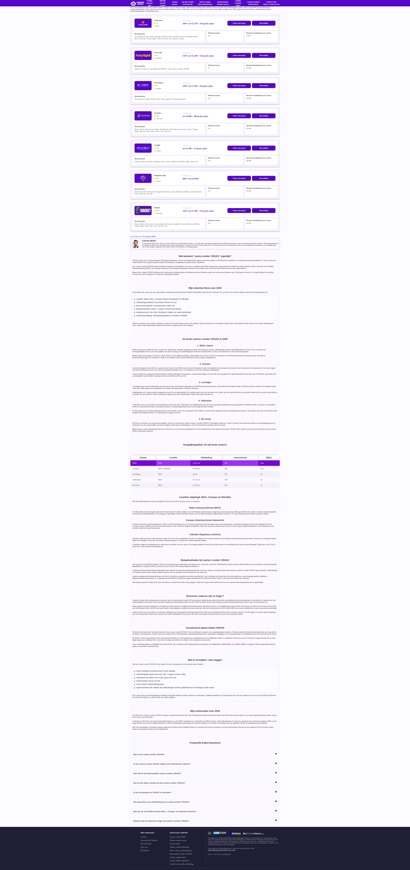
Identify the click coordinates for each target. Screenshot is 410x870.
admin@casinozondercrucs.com (221, 850)
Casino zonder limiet (178, 857)
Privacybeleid (146, 844)
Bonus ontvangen (239, 23)
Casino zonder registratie (253, 3)
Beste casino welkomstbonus (205, 3)
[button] (406, 857)
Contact (144, 837)
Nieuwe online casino (178, 840)
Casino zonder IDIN (177, 837)
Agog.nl (251, 644)
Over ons (144, 847)
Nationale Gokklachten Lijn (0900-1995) (228, 644)
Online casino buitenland (188, 3)
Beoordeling (263, 23)
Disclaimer (145, 851)
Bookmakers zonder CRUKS (223, 3)
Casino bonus (174, 3)
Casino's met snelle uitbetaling (271, 3)
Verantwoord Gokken (149, 840)
